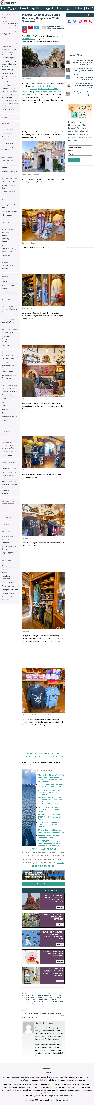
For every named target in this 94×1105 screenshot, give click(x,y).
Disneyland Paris (8, 593)
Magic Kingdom (8, 553)
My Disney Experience (10, 171)
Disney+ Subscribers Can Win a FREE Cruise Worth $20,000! (50, 786)
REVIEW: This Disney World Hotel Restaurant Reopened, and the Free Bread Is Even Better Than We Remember (51, 778)
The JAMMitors (7, 455)
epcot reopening (38, 1001)
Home (3, 8)
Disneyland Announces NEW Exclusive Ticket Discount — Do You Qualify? (50, 792)
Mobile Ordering (7, 292)
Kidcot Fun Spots (8, 395)
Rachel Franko (54, 27)
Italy (3, 413)
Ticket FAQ (6, 222)
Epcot (27, 1001)
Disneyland (24, 8)
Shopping (6, 299)
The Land (5, 316)
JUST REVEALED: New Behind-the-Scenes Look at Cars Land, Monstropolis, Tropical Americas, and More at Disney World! (51, 801)
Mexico (4, 398)
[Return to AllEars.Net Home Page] (14, 5)
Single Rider (6, 255)
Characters (7, 263)
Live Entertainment (9, 452)
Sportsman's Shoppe (55, 1001)
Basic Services (8, 157)
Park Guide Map (7, 133)
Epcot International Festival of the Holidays (9, 491)
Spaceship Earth (8, 359)
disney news (30, 997)
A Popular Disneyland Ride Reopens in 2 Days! (48, 837)
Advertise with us (27, 1077)
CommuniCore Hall (9, 372)
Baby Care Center (8, 160)
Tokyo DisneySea (8, 586)
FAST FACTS (6, 517)
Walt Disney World (12, 9)
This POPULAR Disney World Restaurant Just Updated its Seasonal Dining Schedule (49, 843)
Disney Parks (42, 997)
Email (70, 150)
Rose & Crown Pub (50, 86)
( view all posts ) (8, 109)
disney (28, 995)
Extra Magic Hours (8, 192)
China (4, 406)
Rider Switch (6, 245)
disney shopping (56, 997)
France (4, 428)
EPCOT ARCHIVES (9, 524)
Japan (4, 420)
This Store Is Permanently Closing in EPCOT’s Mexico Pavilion (48, 824)
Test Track (5, 345)
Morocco (5, 424)
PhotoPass (6, 167)
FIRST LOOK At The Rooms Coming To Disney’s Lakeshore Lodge (50, 809)
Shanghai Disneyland (10, 590)
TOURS (4, 511)
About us (14, 1077)
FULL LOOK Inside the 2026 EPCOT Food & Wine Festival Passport (49, 817)
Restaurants (7, 276)
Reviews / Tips (68, 9)
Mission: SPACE (7, 332)
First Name (72, 144)
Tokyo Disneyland (8, 582)
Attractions (7, 229)
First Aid (5, 164)
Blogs (59, 8)
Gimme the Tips (74, 160)
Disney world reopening (48, 999)
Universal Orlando (49, 9)
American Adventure (9, 417)
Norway (4, 402)
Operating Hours (9, 179)
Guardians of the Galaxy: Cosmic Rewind (8, 339)
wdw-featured (31, 1004)
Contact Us (47, 1068)
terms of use (23, 1080)
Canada (5, 435)
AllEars (28, 993)
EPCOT (4, 117)
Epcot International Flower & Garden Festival (9, 475)
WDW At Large (7, 215)
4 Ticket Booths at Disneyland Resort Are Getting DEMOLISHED (51, 831)
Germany (5, 409)
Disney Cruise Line (35, 9)
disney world (31, 999)
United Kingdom (8, 431)
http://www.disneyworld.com (60, 1096)
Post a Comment (44, 884)
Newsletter (78, 8)
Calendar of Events (9, 182)
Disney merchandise (52, 995)
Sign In (86, 9)
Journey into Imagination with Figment (8, 365)
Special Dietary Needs (10, 211)
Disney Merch (37, 995)
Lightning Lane (7, 143)
